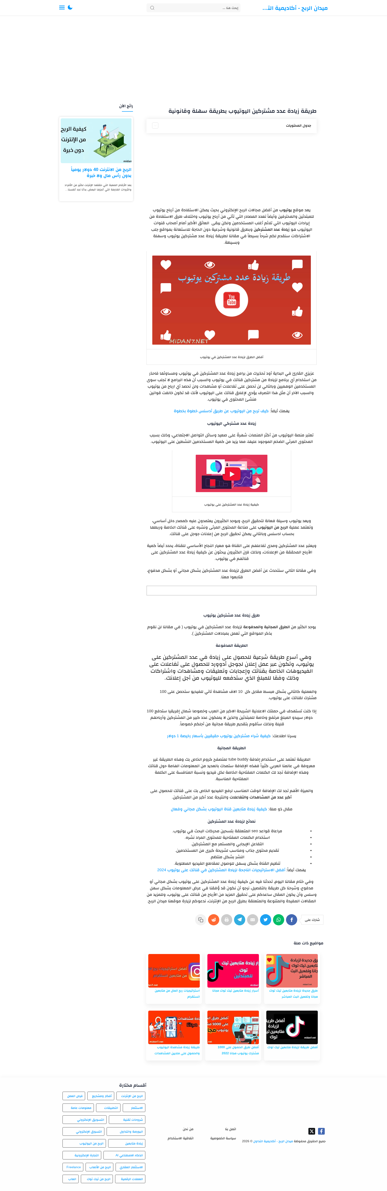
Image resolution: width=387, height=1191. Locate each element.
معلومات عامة (81, 1108)
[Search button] (152, 7)
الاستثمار (137, 1108)
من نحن (188, 1129)
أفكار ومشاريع (102, 1096)
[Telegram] (240, 922)
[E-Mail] (253, 922)
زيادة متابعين (134, 1143)
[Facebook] (292, 922)
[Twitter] (266, 922)
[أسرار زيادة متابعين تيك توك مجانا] (233, 971)
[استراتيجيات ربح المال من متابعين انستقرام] (174, 971)
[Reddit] (214, 922)
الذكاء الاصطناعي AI (129, 1155)
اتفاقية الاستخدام (181, 1138)
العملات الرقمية (132, 1179)
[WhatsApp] (279, 922)
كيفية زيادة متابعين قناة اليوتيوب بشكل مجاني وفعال (219, 809)
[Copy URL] (201, 922)
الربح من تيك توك (98, 1179)
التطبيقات (111, 1108)
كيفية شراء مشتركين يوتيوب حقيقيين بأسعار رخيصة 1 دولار (219, 736)
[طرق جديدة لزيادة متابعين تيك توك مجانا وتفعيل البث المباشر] (292, 971)
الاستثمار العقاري (131, 1167)
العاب (72, 1179)
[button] (70, 8)
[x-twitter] (311, 1131)
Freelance (74, 1167)
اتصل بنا (230, 1129)
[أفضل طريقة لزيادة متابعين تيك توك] (292, 1027)
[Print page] (227, 922)
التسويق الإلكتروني (90, 1119)
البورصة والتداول (131, 1131)
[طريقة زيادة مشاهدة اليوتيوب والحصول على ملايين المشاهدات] (174, 1027)
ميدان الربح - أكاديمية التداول (294, 8)
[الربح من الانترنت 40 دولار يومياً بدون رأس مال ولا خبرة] (96, 140)
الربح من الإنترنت (132, 1096)
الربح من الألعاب (100, 1167)
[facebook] (321, 1131)
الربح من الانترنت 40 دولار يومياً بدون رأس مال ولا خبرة (101, 172)
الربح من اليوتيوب (91, 1143)
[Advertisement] (193, 60)
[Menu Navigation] (62, 8)
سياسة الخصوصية (223, 1138)
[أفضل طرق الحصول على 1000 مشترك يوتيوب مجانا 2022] (233, 1027)
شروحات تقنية (133, 1119)
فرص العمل (75, 1096)
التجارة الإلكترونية (87, 1155)
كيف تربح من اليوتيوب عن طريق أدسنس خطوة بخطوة (221, 411)
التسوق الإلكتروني (89, 1131)
